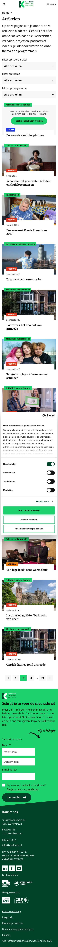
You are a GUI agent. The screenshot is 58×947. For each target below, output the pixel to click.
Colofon (6, 934)
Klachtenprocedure (12, 923)
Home (5, 12)
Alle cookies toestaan (29, 510)
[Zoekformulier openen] (4, 4)
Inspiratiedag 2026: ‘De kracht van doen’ (26, 617)
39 (43, 678)
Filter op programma (14, 88)
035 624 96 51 (9, 840)
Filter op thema (11, 73)
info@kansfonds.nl (12, 845)
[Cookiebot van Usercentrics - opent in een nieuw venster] (42, 416)
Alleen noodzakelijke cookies (29, 528)
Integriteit (7, 917)
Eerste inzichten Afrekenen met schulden (27, 376)
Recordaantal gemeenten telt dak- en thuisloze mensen (29, 182)
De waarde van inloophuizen (25, 135)
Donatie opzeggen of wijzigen (17, 929)
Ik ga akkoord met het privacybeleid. (26, 785)
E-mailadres (10, 769)
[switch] (51, 472)
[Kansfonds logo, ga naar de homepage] (26, 4)
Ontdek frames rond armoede (25, 664)
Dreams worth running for (24, 279)
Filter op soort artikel (14, 59)
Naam (6, 745)
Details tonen (42, 501)
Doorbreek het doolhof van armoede (24, 326)
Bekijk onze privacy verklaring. (23, 789)
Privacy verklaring (11, 911)
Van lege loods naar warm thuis (27, 569)
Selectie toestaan (29, 519)
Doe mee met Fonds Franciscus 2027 (26, 232)
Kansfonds (10, 812)
